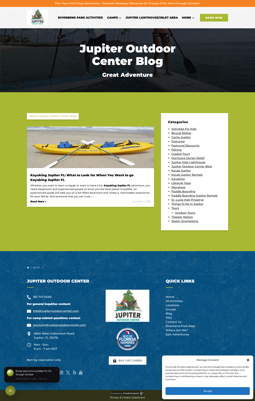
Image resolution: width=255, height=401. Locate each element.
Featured (178, 141)
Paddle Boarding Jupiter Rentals (194, 195)
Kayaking (178, 179)
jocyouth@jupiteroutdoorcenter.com (59, 325)
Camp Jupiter (181, 137)
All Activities (174, 301)
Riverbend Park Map (180, 326)
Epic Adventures (177, 334)
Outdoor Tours (185, 212)
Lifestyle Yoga (181, 183)
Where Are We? (177, 330)
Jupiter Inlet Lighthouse (188, 162)
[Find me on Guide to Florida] (127, 339)
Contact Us (173, 322)
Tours (175, 208)
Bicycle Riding (181, 133)
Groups (171, 309)
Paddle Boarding (183, 191)
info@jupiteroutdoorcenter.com (56, 311)
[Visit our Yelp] (74, 372)
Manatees (178, 187)
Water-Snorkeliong (184, 221)
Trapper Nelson (182, 217)
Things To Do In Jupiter (187, 204)
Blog (37, 267)
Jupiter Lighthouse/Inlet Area (152, 17)
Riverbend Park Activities (80, 17)
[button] (248, 360)
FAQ (169, 317)
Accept (208, 391)
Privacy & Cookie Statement (127, 397)
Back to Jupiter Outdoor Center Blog (53, 116)
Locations (172, 305)
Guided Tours (180, 154)
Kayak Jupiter (181, 170)
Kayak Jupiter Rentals (186, 174)
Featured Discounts (185, 145)
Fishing (176, 149)
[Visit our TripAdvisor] (59, 372)
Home (170, 297)
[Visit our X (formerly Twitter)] (68, 372)
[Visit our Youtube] (80, 372)
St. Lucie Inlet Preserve (187, 199)
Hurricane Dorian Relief (188, 158)
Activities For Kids (183, 129)
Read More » (38, 201)
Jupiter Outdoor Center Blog (191, 166)
